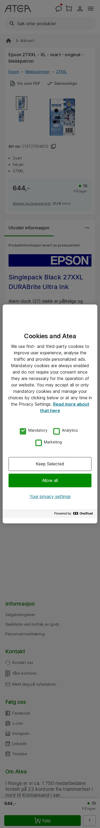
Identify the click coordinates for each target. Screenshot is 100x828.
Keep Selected (50, 463)
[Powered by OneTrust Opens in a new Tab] (74, 514)
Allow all (50, 480)
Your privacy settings (50, 496)
